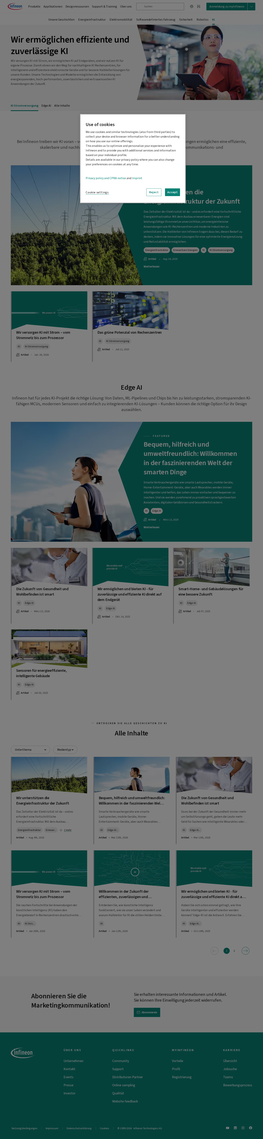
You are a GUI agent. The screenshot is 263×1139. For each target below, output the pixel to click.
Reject (154, 192)
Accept (172, 192)
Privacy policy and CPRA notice (106, 178)
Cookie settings (97, 192)
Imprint (137, 178)
